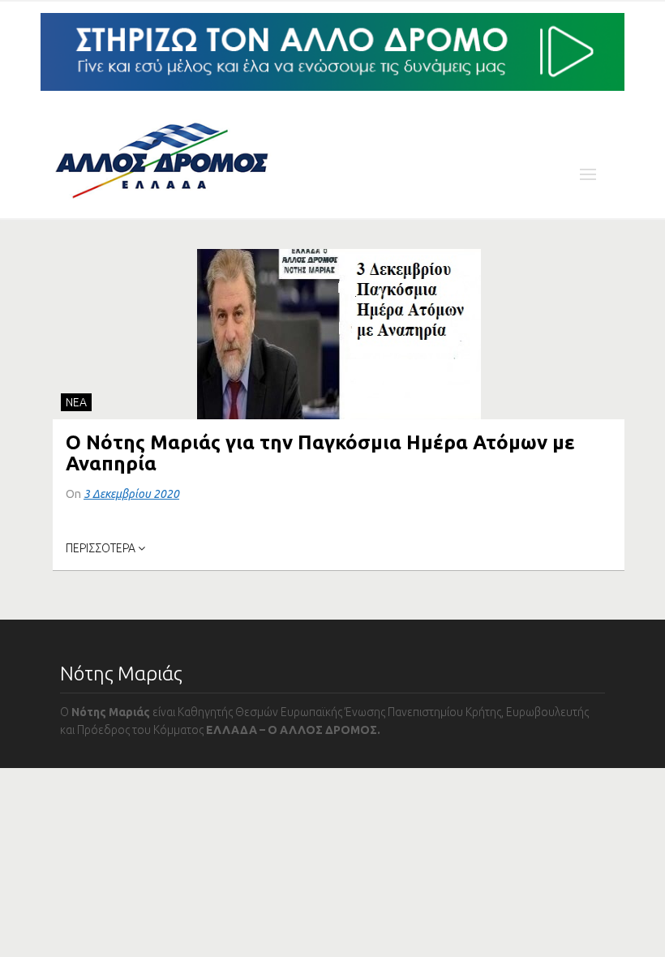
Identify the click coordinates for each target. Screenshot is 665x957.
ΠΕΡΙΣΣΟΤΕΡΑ (102, 548)
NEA (76, 402)
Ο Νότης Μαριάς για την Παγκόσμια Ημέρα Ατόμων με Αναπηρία (320, 452)
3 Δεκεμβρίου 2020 (131, 493)
